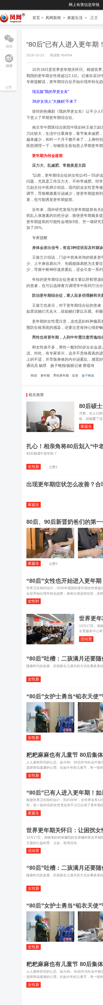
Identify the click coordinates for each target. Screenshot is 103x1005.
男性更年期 (61, 375)
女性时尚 (33, 601)
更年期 (45, 375)
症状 (75, 375)
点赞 (8, 80)
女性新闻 (33, 467)
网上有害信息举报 (84, 5)
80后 (34, 375)
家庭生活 (75, 18)
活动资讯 (86, 639)
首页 (36, 18)
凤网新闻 (53, 18)
